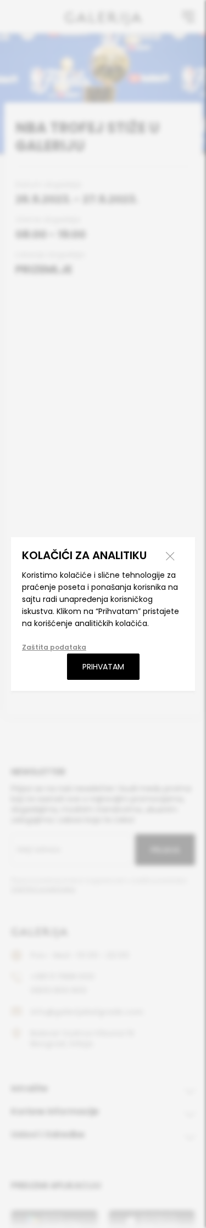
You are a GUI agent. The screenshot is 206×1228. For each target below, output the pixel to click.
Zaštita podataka (54, 647)
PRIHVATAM (103, 666)
